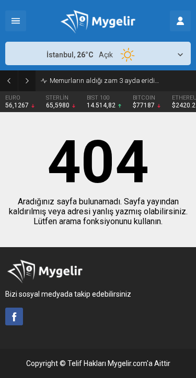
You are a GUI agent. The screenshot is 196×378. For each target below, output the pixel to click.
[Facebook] (14, 316)
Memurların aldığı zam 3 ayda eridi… (104, 80)
